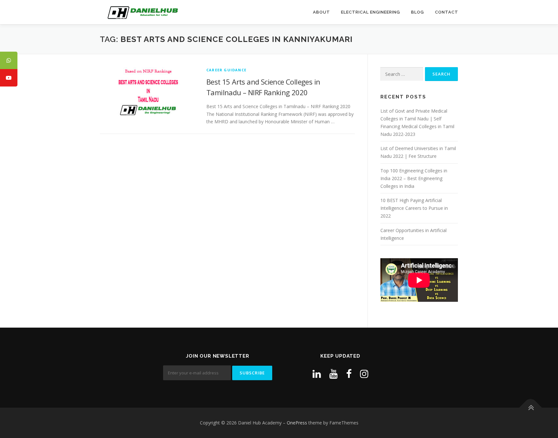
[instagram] (364, 373)
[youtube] (333, 373)
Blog (417, 12)
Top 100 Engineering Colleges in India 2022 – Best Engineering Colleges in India (413, 178)
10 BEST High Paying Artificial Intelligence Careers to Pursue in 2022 (414, 208)
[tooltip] (8, 60)
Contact (446, 12)
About (321, 12)
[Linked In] (317, 373)
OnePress (297, 423)
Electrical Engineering (370, 12)
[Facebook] (349, 373)
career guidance (226, 69)
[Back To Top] (530, 407)
